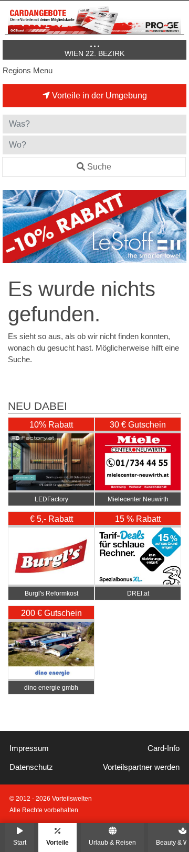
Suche (99, 166)
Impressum (29, 748)
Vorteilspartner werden (141, 767)
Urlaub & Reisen (112, 842)
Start (19, 842)
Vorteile (57, 842)
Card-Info (164, 748)
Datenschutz (31, 767)
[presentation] (12, 227)
